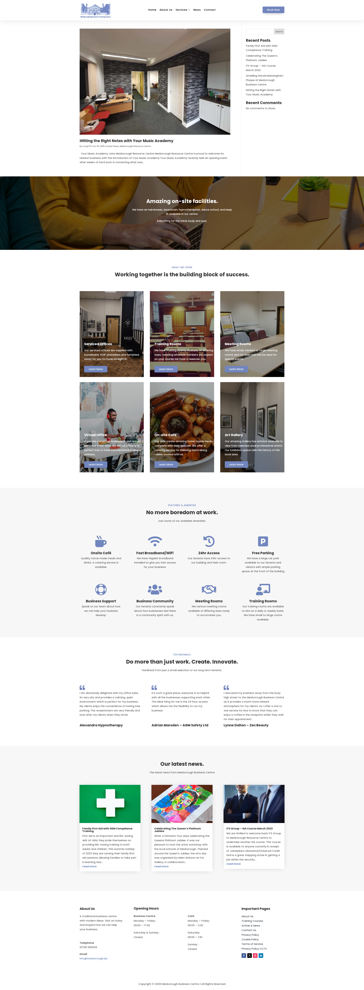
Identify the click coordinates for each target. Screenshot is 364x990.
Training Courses (252, 921)
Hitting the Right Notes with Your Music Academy (126, 140)
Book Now (273, 10)
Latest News (112, 146)
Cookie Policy (250, 939)
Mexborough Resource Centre (135, 146)
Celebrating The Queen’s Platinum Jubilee (177, 830)
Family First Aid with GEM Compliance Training (107, 830)
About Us (166, 10)
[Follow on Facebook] (244, 955)
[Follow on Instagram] (255, 955)
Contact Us (249, 930)
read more (89, 866)
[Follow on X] (249, 955)
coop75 (87, 146)
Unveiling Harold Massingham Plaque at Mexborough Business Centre (264, 80)
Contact (210, 10)
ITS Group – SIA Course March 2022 (249, 828)
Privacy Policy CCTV (254, 948)
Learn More (96, 369)
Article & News (251, 925)
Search (279, 31)
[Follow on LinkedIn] (261, 955)
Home (152, 10)
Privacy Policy (250, 935)
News (197, 10)
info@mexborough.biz (93, 958)
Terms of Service (252, 944)
